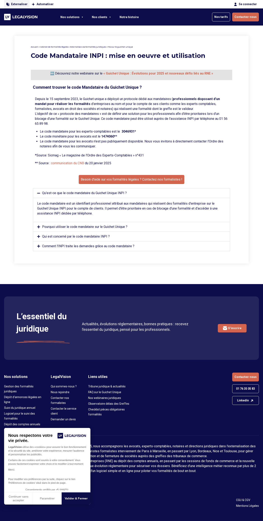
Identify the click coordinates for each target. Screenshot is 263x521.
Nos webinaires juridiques (104, 398)
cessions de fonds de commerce (211, 461)
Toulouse (230, 451)
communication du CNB (67, 163)
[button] (131, 193)
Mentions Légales (247, 505)
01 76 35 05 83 (245, 388)
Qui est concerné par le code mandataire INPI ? (76, 236)
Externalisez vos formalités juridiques (88, 47)
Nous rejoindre (60, 392)
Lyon (192, 451)
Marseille (159, 451)
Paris (145, 451)
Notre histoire (129, 17)
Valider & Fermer (76, 498)
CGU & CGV (243, 500)
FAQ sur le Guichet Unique (104, 392)
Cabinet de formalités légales (54, 47)
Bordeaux (204, 451)
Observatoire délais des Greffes (108, 403)
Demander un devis (63, 419)
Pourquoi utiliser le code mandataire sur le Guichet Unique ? (84, 227)
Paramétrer (47, 498)
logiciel (101, 471)
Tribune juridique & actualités (107, 386)
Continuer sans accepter (18, 498)
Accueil (34, 47)
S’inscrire (234, 328)
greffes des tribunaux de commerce (181, 456)
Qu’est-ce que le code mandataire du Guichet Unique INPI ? (84, 193)
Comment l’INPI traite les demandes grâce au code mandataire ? (88, 246)
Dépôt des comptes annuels (22, 424)
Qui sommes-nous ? (64, 386)
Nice (216, 451)
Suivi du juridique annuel (19, 407)
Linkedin (243, 400)
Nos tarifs (221, 17)
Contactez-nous (245, 17)
